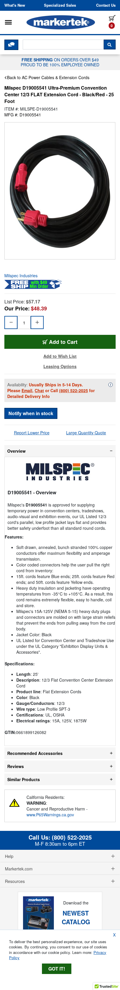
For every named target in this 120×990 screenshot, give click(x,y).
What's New (14, 5)
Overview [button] (16, 451)
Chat (39, 390)
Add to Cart (63, 342)
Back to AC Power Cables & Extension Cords (48, 77)
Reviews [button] (15, 766)
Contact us (106, 5)
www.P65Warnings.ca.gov (50, 814)
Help (9, 856)
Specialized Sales (60, 5)
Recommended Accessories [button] (35, 753)
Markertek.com (19, 869)
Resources (15, 881)
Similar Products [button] (23, 779)
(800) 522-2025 (73, 390)
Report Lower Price (32, 433)
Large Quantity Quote (86, 433)
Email (27, 390)
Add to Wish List (60, 356)
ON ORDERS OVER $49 (60, 62)
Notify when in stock (30, 413)
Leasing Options (60, 366)
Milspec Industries (21, 275)
